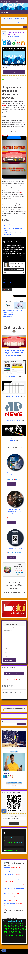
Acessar (4, 715)
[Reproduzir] (6, 269)
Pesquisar (5, 721)
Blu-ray (4, 105)
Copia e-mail (14, 823)
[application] (14, 269)
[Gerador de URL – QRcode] (15, 537)
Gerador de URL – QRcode (15, 548)
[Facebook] (9, 43)
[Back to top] (24, 950)
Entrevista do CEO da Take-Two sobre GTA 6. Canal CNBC (14, 511)
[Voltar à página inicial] (14, 6)
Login (4, 279)
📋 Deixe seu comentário (19, 296)
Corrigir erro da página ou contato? (14, 72)
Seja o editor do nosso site (10, 282)
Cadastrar (5, 281)
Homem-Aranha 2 (13, 23)
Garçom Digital (13, 377)
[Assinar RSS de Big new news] (2, 1)
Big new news (4, 12)
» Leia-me (11, 483)
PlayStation (21, 205)
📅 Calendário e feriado (13, 396)
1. (12, 272)
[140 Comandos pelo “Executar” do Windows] (15, 462)
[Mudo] (18, 269)
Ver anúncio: (6, 177)
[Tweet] (4, 43)
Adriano (11, 36)
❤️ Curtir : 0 (7, 289)
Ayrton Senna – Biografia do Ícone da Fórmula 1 (15, 19)
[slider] (21, 269)
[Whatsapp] (14, 43)
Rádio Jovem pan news (13, 420)
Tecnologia (16, 36)
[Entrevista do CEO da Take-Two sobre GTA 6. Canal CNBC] (15, 498)
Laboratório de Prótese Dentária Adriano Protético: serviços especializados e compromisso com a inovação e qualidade (14, 352)
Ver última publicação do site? (14, 673)
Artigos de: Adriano (18, 572)
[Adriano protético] (4, 1)
